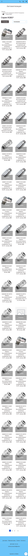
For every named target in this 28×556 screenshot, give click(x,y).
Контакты (23, 540)
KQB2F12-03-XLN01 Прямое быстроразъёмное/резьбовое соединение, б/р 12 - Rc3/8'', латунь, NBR (7, 185)
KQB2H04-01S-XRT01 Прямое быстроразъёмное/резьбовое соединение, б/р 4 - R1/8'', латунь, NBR (21, 73)
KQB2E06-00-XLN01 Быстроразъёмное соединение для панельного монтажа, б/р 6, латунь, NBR (7, 73)
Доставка (5, 540)
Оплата (18, 540)
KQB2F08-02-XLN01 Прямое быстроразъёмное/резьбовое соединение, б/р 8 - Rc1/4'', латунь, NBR (21, 157)
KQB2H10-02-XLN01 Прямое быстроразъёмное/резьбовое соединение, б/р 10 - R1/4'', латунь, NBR (21, 466)
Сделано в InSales (14, 553)
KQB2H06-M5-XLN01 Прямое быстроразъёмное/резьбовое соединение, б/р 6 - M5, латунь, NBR (21, 325)
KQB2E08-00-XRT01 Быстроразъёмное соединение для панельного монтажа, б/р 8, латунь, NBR (21, 45)
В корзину (7, 37)
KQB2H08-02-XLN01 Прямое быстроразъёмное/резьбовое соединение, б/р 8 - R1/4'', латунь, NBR (7, 354)
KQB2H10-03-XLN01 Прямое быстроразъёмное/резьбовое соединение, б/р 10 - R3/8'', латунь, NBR (21, 494)
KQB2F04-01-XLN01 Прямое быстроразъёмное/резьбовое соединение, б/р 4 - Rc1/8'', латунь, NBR (7, 101)
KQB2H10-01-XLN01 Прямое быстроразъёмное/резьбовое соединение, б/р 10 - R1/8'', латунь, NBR (7, 438)
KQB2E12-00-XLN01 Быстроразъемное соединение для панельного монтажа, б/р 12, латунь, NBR (7, 129)
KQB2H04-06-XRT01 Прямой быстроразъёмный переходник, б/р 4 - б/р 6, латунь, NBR (21, 297)
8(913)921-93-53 (14, 544)
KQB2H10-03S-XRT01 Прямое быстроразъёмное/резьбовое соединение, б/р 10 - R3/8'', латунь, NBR (7, 494)
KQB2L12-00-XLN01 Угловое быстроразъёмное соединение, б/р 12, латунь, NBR (7, 521)
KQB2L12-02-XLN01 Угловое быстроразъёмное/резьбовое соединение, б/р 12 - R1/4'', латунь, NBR (7, 213)
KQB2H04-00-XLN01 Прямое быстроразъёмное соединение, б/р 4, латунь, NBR (7, 269)
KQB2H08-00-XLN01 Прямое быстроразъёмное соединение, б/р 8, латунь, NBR (7, 381)
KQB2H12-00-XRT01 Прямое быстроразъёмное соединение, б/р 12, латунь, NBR (7, 157)
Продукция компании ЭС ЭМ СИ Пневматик (13, 12)
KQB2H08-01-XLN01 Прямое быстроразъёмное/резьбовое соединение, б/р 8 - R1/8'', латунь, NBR (7, 410)
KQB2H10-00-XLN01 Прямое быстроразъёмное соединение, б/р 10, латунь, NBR (21, 241)
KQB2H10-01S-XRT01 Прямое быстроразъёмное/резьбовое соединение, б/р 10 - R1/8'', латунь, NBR (21, 438)
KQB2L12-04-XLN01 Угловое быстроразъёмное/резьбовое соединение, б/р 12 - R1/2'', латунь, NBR (7, 45)
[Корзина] (26, 1)
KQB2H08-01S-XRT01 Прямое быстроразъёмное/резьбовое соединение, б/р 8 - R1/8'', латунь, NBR (21, 382)
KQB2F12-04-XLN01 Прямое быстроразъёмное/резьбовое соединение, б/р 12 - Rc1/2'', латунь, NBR (7, 241)
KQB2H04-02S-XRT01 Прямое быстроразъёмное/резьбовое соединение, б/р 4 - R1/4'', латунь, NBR (7, 297)
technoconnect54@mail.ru (14, 546)
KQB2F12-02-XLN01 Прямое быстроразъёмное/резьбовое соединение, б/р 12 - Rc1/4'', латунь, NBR (21, 213)
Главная (3, 11)
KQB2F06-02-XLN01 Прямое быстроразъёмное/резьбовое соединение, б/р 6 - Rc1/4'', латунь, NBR (21, 129)
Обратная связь (12, 540)
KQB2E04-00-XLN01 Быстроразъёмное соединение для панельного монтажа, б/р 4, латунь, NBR (21, 101)
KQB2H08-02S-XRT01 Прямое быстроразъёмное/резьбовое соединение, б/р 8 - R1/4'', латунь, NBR (21, 410)
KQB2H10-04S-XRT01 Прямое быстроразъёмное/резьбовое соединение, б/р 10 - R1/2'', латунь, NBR (21, 522)
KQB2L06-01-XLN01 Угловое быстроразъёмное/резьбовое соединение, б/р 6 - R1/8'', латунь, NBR (21, 354)
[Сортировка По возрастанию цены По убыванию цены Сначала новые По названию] (20, 21)
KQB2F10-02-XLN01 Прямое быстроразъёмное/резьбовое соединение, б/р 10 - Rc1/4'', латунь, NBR (21, 185)
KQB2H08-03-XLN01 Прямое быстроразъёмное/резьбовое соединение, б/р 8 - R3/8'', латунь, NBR (7, 325)
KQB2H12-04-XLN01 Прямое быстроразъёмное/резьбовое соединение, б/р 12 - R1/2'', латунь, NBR (7, 466)
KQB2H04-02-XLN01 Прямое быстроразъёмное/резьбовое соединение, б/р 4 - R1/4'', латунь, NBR (21, 269)
